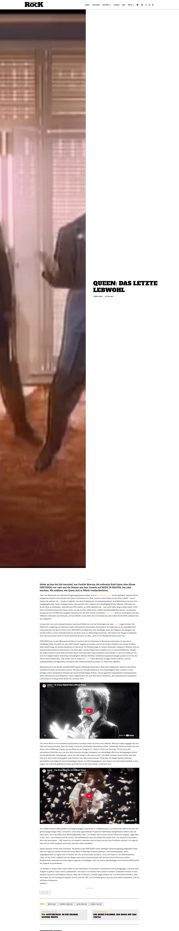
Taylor (88, 659)
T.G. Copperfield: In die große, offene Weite (60, 915)
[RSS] (152, 5)
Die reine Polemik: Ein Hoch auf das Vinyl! (114, 915)
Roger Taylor (96, 904)
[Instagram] (149, 5)
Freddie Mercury (66, 904)
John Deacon (82, 904)
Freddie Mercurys (104, 595)
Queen (116, 624)
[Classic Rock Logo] (34, 4)
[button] (142, 5)
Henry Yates (98, 296)
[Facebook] (146, 5)
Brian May (110, 613)
